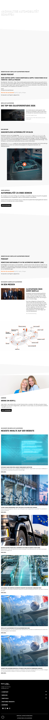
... (25, 86)
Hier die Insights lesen (31, 115)
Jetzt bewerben (6, 410)
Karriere (5, 705)
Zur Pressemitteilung (31, 313)
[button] (3, 717)
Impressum (19, 715)
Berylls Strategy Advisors (26, 135)
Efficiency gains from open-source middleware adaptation (16, 467)
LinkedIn (2, 708)
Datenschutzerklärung (27, 715)
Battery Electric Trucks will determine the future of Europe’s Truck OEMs (20, 547)
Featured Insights (8, 701)
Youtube (7, 708)
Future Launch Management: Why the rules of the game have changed (19, 507)
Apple (20, 92)
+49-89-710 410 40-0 (6, 686)
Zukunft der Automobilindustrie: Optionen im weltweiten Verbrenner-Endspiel (21, 668)
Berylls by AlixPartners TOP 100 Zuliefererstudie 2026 (15, 628)
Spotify (16, 92)
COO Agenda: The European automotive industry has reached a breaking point (21, 588)
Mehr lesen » (3, 471)
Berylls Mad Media (38, 135)
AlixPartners (10, 143)
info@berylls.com (5, 688)
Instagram (5, 708)
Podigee (24, 92)
